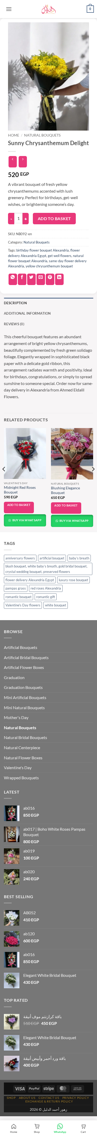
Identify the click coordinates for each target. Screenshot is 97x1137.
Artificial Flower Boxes (24, 667)
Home (13, 135)
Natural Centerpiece (22, 747)
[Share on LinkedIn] (59, 279)
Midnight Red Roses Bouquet (20, 489)
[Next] (93, 479)
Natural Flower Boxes (23, 757)
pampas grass (15, 588)
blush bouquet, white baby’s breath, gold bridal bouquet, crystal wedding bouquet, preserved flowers (46, 568)
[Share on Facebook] (22, 279)
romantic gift (45, 597)
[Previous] (4, 479)
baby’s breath (79, 558)
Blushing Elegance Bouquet (65, 490)
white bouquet (55, 605)
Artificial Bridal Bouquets (26, 657)
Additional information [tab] (27, 313)
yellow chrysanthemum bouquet (49, 266)
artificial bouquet (52, 558)
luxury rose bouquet (73, 580)
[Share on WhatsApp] (13, 279)
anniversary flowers (20, 558)
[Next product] (13, 161)
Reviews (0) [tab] (14, 324)
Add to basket (54, 218)
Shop (11, 1098)
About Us (27, 1098)
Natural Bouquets (42, 135)
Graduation (14, 677)
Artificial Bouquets (20, 647)
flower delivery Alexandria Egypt (29, 580)
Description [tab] (15, 303)
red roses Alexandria (46, 588)
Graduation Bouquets (23, 687)
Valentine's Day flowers (22, 605)
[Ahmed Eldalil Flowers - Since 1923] (48, 9)
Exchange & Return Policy (49, 1101)
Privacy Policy (75, 1098)
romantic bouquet (18, 597)
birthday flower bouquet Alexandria (42, 250)
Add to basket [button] (19, 504)
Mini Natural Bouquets (24, 707)
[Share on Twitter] (31, 279)
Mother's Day (16, 717)
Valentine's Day (18, 767)
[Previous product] (23, 161)
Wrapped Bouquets (21, 777)
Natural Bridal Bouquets (25, 737)
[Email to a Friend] (40, 279)
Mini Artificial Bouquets (25, 697)
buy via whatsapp (26, 520)
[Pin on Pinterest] (50, 279)
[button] (8, 9)
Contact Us (49, 1098)
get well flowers (59, 256)
